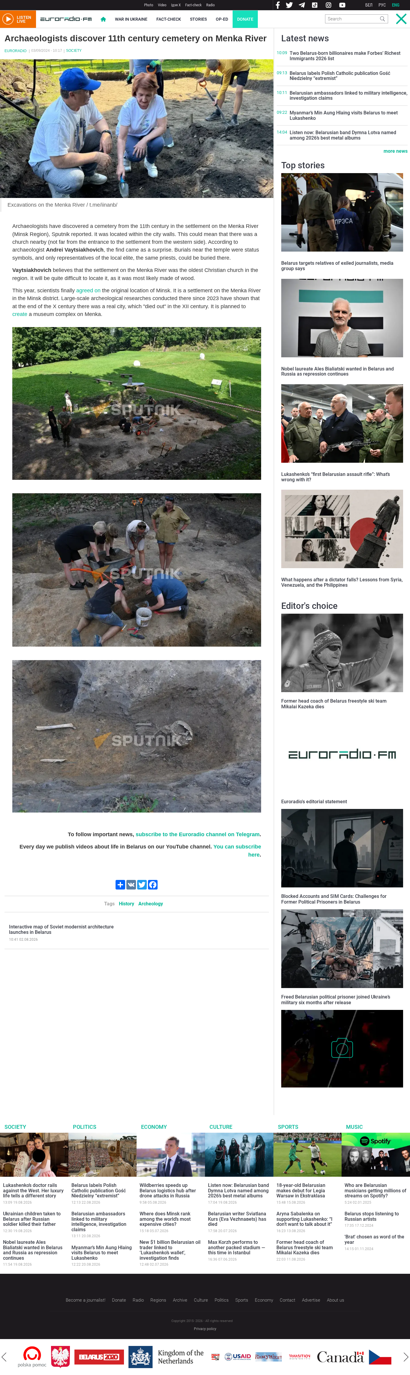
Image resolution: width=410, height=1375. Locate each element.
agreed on (88, 291)
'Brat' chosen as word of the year (374, 1239)
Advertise (311, 1300)
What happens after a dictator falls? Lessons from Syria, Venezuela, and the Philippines (342, 582)
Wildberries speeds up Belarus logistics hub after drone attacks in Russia (168, 1190)
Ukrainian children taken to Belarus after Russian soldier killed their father (32, 1219)
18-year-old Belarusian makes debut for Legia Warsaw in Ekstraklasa (300, 1190)
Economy (154, 1127)
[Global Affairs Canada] (307, 1357)
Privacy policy (205, 1329)
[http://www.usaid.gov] (204, 1357)
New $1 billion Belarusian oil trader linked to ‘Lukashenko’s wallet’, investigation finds (170, 1250)
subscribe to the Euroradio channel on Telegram (198, 834)
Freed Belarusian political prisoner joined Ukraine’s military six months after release (335, 999)
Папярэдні (4, 1357)
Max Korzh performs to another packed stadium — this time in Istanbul (236, 1247)
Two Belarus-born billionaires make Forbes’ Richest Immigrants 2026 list (345, 55)
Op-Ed (222, 19)
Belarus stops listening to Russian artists (372, 1216)
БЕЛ (368, 5)
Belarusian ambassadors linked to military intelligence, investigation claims (349, 95)
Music (354, 1127)
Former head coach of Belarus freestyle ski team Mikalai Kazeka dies (304, 1247)
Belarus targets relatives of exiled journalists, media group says (337, 265)
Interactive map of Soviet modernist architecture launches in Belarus (61, 929)
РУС (382, 5)
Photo (148, 5)
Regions (158, 1300)
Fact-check (193, 5)
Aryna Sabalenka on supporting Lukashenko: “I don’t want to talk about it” (304, 1219)
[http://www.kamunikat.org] (235, 1357)
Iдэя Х (176, 5)
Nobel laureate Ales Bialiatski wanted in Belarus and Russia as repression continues (337, 371)
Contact (287, 1300)
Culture (221, 1127)
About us (335, 1300)
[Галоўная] (66, 19)
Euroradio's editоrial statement (314, 801)
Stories (198, 19)
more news (396, 151)
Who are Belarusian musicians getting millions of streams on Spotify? (375, 1190)
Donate (245, 19)
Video (162, 5)
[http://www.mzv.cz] (266, 1357)
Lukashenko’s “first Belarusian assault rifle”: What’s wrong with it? (335, 476)
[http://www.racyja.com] (182, 1357)
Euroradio (15, 51)
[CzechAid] (360, 1357)
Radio (210, 5)
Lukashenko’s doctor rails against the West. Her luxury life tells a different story (33, 1190)
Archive (180, 1300)
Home (103, 19)
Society (74, 51)
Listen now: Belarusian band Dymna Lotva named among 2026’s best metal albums (343, 135)
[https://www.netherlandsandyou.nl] (134, 1357)
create (19, 314)
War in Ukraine (131, 19)
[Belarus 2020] (66, 1357)
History (126, 904)
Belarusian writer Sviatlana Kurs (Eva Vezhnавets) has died (237, 1219)
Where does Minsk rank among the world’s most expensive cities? (165, 1219)
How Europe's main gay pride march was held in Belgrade (338, 1093)
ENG (395, 5)
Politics (84, 1127)
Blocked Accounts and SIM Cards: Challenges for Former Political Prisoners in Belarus (334, 899)
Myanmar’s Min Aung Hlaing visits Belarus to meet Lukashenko (344, 115)
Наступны (406, 1357)
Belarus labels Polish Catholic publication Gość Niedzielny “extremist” (340, 75)
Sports (288, 1127)
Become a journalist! (85, 1300)
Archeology (150, 904)
